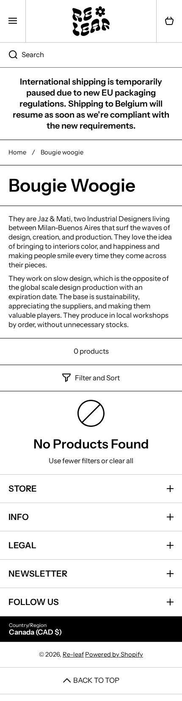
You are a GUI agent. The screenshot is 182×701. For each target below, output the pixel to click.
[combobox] (91, 55)
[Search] (8, 55)
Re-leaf (73, 654)
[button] (169, 21)
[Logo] (91, 21)
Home (17, 152)
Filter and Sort (97, 378)
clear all (121, 460)
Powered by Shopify (114, 654)
